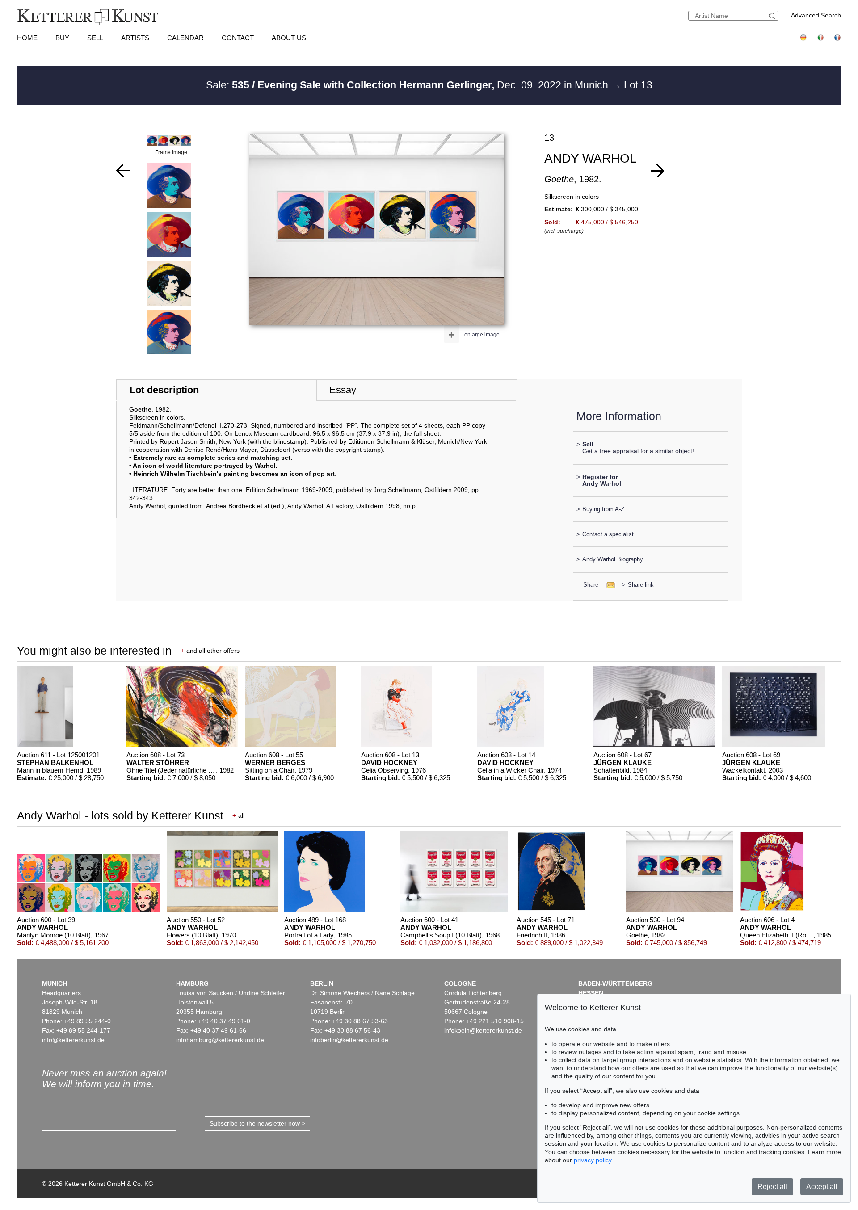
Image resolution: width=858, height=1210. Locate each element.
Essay (342, 389)
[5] (123, 170)
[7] (657, 170)
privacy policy (592, 1160)
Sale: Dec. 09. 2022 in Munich (408, 85)
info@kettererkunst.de (73, 1039)
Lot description (164, 389)
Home (27, 38)
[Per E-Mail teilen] (608, 584)
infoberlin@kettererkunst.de (349, 1039)
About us (289, 38)
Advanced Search (816, 15)
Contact (238, 38)
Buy (62, 38)
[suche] (773, 16)
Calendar (185, 38)
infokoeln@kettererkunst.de (483, 1030)
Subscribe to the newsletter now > (257, 1123)
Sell (95, 38)
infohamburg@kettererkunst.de (220, 1039)
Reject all (772, 1186)
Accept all (821, 1186)
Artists (135, 38)
